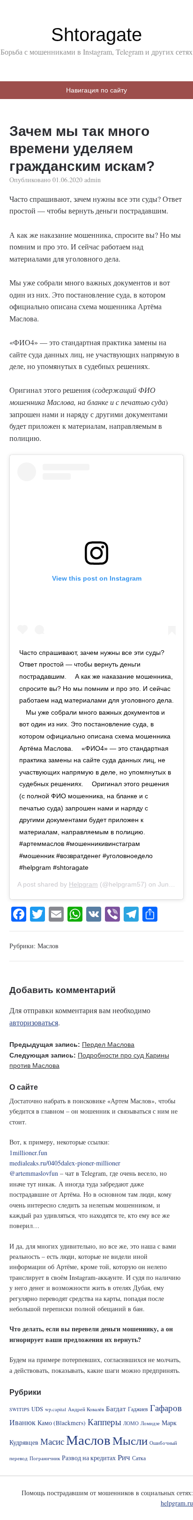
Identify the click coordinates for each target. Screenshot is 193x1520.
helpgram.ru (177, 1503)
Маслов (48, 945)
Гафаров (166, 1407)
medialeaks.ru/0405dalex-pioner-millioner (64, 1162)
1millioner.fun (28, 1152)
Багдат (116, 1408)
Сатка (139, 1458)
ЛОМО (131, 1423)
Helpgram (83, 884)
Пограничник (45, 1458)
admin (92, 179)
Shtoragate (96, 34)
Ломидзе (150, 1423)
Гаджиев (138, 1409)
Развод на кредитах (89, 1458)
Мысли (130, 1440)
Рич (124, 1457)
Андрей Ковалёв (86, 1409)
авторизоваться (33, 1022)
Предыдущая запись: (71, 1044)
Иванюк (22, 1422)
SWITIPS (19, 1409)
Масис (52, 1441)
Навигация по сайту (96, 90)
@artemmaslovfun (33, 1173)
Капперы (104, 1422)
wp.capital (55, 1409)
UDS (37, 1409)
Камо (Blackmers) (61, 1423)
